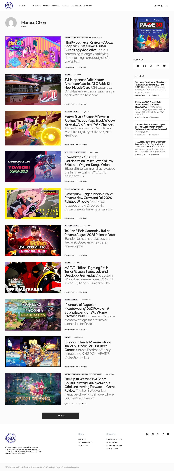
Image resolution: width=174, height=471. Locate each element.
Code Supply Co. (73, 467)
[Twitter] (151, 66)
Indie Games (76, 37)
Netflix (80, 189)
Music (83, 152)
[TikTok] (157, 66)
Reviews (85, 37)
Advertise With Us (114, 439)
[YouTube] (164, 66)
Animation (69, 152)
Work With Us (112, 442)
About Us (82, 439)
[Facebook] (138, 66)
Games (67, 37)
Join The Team (112, 449)
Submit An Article (114, 445)
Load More (60, 415)
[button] (158, 5)
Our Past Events (85, 442)
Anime (67, 189)
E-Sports (68, 112)
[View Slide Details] (151, 34)
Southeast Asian (95, 374)
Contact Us (83, 445)
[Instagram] (144, 66)
